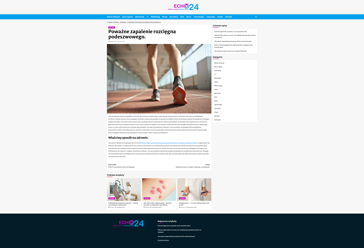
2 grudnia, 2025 (120, 207)
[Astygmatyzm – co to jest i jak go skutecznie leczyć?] (194, 189)
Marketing (155, 17)
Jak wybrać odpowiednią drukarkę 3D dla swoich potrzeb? (232, 41)
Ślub (182, 17)
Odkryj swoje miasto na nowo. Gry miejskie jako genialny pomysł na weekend (235, 36)
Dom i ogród (127, 17)
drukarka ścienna (163, 240)
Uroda (220, 17)
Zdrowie (228, 17)
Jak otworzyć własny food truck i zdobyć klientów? (230, 51)
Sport (188, 17)
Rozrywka (174, 17)
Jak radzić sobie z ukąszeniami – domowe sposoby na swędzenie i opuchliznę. (158, 204)
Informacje (139, 17)
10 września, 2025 (192, 207)
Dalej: (193, 166)
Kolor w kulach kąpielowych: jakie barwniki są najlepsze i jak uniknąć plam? (233, 46)
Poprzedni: (121, 166)
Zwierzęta (217, 119)
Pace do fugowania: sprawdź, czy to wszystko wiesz (230, 31)
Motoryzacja (218, 85)
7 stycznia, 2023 (121, 41)
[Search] (256, 16)
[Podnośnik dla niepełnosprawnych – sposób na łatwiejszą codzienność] (124, 189)
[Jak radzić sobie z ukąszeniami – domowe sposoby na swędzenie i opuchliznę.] (159, 189)
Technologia (199, 17)
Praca (216, 89)
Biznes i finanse (113, 17)
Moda (164, 17)
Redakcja (112, 41)
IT (148, 17)
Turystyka (210, 17)
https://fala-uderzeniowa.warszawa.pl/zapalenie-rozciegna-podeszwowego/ (170, 143)
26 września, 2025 (157, 207)
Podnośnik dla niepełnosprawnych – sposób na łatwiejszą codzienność (123, 204)
